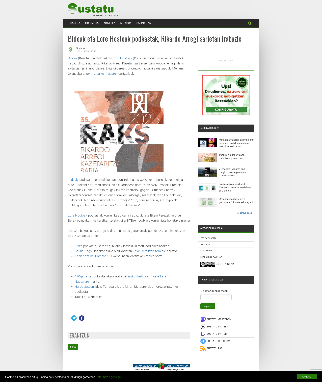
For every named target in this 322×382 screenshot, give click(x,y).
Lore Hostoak (122, 58)
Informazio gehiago (109, 377)
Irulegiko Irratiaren (105, 74)
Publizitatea (226, 60)
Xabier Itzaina (84, 256)
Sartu (73, 346)
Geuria (79, 251)
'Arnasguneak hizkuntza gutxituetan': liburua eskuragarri (236, 201)
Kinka (78, 246)
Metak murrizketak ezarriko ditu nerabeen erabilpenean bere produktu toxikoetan (236, 143)
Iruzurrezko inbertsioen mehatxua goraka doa (232, 156)
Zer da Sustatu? (208, 238)
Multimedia (92, 23)
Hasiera (76, 22)
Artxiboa (125, 23)
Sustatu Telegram (218, 341)
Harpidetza (144, 23)
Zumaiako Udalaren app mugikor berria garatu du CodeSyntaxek (232, 172)
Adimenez (109, 23)
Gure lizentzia (225, 264)
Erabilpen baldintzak (211, 257)
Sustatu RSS (214, 348)
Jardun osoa (246, 213)
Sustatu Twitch (217, 333)
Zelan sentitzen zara (147, 251)
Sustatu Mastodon (219, 319)
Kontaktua (206, 251)
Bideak (72, 58)
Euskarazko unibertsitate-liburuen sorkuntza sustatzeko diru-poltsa (235, 187)
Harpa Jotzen (84, 287)
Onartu (306, 376)
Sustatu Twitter (217, 326)
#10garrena (83, 276)
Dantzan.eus (103, 256)
